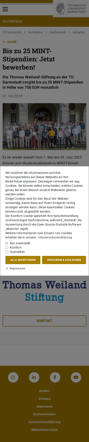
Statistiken (17, 252)
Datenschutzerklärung (56, 237)
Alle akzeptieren (22, 259)
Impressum (17, 268)
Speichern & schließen (64, 259)
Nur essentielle (20, 243)
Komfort (16, 247)
